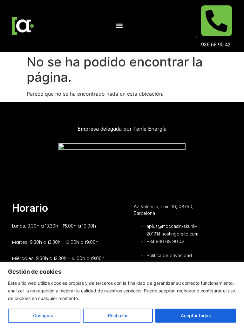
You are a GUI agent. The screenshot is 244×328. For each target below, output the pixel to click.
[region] (122, 295)
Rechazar (118, 315)
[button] (119, 26)
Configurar (44, 315)
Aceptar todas (196, 315)
